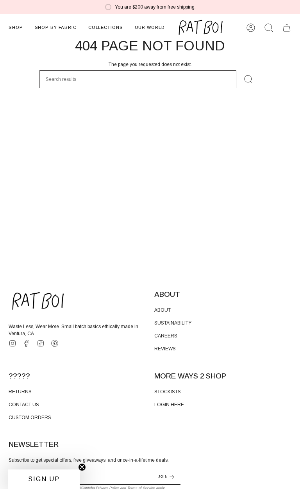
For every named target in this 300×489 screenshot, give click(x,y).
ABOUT (162, 310)
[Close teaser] (82, 467)
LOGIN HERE (169, 404)
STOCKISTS (167, 391)
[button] (16, 27)
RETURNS (20, 391)
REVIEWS (165, 349)
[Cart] (287, 27)
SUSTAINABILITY (172, 323)
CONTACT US (24, 404)
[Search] (248, 79)
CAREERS (165, 336)
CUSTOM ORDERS (30, 417)
